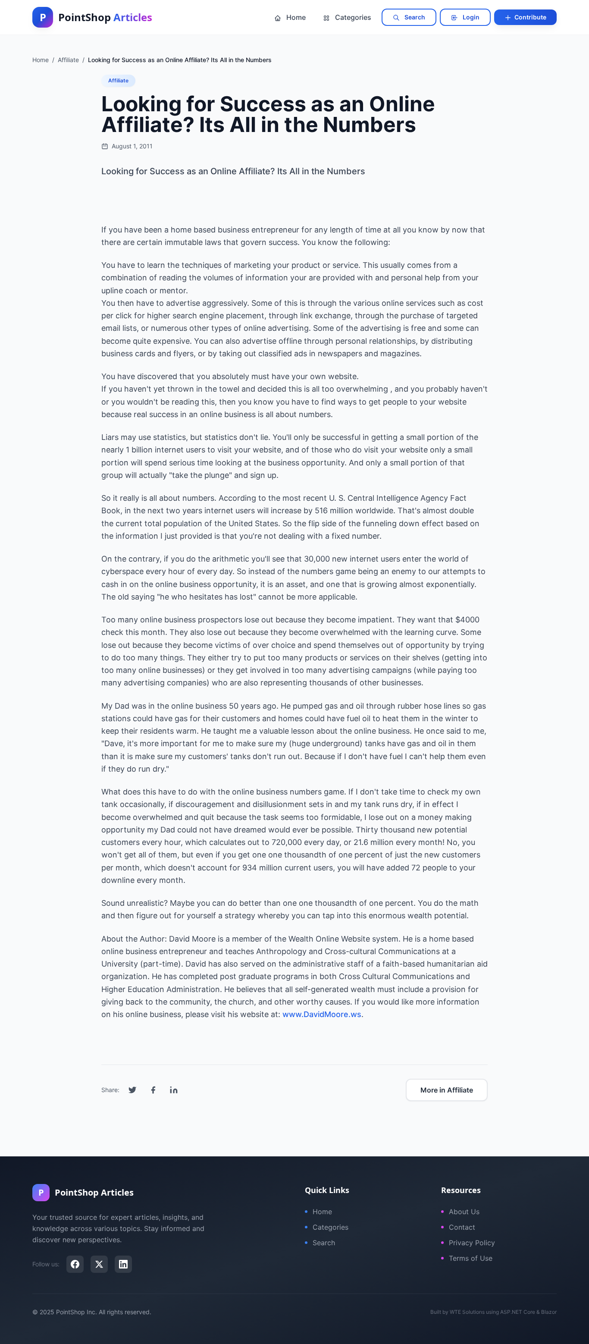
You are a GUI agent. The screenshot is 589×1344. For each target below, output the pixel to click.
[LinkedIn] (123, 1264)
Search (414, 17)
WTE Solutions (467, 1312)
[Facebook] (75, 1264)
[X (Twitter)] (99, 1264)
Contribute (529, 17)
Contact (462, 1227)
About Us (464, 1211)
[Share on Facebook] (153, 1090)
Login (470, 17)
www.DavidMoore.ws (321, 1014)
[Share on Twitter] (132, 1090)
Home (295, 17)
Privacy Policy (472, 1242)
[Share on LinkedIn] (174, 1090)
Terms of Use (470, 1258)
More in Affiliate (446, 1090)
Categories (352, 17)
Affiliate (118, 80)
